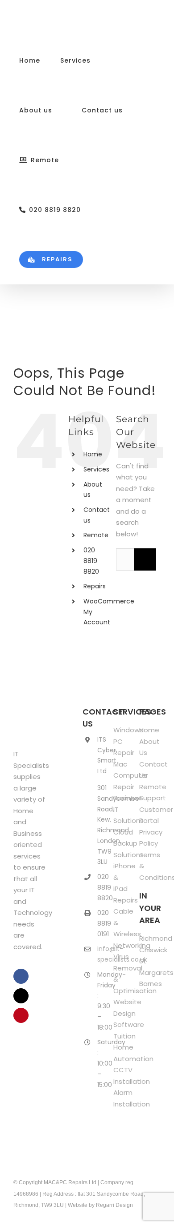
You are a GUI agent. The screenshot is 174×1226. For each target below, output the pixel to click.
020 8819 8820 (91, 561)
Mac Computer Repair (130, 775)
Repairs (94, 586)
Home (92, 454)
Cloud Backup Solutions (128, 843)
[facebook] (21, 976)
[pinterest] (21, 1015)
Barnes (150, 983)
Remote (95, 535)
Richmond (155, 938)
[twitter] (21, 995)
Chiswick (153, 949)
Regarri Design (114, 1205)
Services (96, 469)
